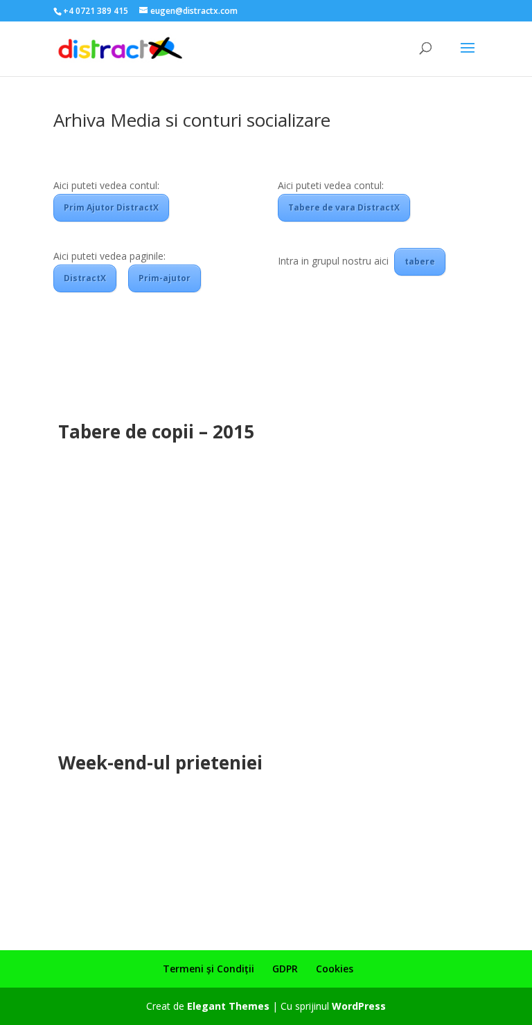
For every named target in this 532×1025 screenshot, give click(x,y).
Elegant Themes (228, 1006)
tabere (420, 261)
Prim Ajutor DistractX (111, 207)
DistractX (85, 278)
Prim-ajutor (164, 278)
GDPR (285, 968)
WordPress (359, 1006)
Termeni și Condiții (208, 968)
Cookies (334, 968)
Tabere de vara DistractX (344, 207)
